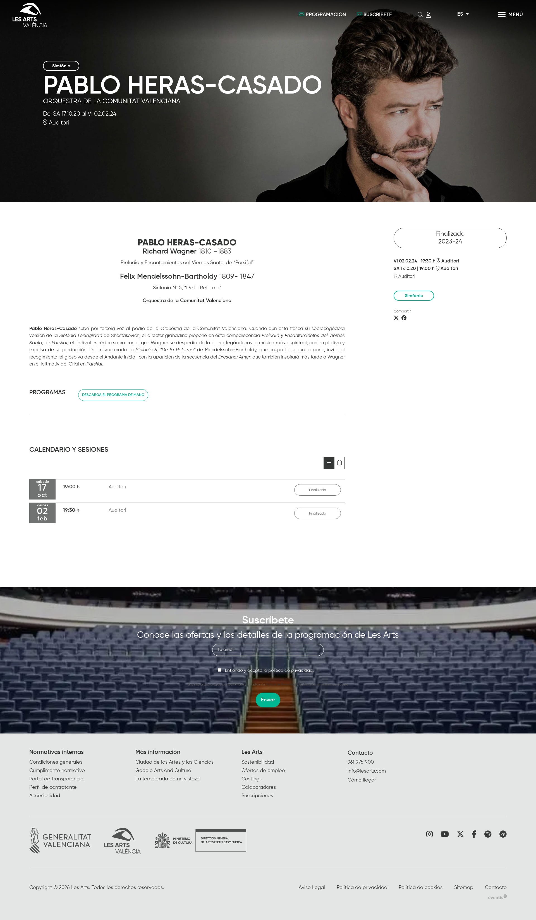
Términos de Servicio (318, 684)
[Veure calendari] (339, 463)
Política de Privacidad (281, 684)
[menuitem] (82, 774)
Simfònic (61, 66)
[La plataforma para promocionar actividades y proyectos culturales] (497, 896)
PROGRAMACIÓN (326, 14)
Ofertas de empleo (263, 770)
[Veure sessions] (329, 463)
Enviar (268, 699)
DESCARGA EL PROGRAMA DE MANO (113, 395)
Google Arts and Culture (163, 770)
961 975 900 (361, 762)
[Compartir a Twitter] (396, 318)
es (460, 14)
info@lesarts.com (367, 771)
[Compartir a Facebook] (403, 318)
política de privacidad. (291, 670)
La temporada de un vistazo (167, 779)
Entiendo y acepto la (269, 670)
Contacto (360, 753)
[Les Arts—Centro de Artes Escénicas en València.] (95, 15)
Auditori (58, 123)
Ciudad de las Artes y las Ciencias (174, 762)
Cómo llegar (362, 780)
